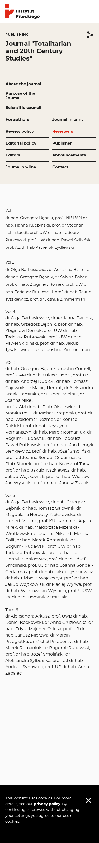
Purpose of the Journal (20, 95)
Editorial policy (21, 143)
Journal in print (67, 120)
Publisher (62, 143)
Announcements (69, 155)
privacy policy (47, 804)
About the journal (23, 84)
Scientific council (23, 108)
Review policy (20, 131)
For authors (17, 120)
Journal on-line (21, 167)
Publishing (17, 34)
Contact (60, 167)
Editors (13, 155)
